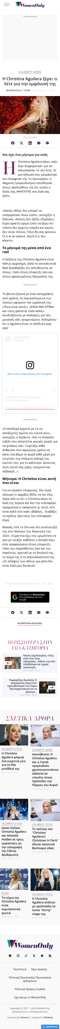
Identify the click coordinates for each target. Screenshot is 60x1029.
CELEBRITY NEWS (30, 72)
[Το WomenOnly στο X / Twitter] (34, 956)
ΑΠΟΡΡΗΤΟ (52, 1026)
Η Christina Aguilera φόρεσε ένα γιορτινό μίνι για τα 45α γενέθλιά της (14, 761)
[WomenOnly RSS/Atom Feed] (50, 956)
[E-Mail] (39, 143)
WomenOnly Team (18, 90)
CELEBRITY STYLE (12, 748)
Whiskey (48, 1017)
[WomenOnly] (30, 5)
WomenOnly (30, 945)
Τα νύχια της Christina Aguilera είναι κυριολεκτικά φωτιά (14, 905)
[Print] (47, 143)
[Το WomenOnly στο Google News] (42, 956)
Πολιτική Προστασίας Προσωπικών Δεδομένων (30, 979)
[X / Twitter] (21, 143)
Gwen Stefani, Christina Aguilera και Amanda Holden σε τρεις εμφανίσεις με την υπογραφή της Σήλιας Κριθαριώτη (14, 841)
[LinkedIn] (30, 143)
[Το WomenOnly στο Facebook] (10, 956)
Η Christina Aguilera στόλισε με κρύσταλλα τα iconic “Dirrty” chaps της (43, 906)
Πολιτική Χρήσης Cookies (30, 989)
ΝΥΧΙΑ (5, 893)
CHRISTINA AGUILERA (30, 623)
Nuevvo (25, 1017)
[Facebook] (13, 143)
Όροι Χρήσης (39, 969)
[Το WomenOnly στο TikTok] (26, 956)
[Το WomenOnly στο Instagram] (18, 956)
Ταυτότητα (19, 969)
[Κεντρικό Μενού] (6, 5)
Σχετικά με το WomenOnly (30, 997)
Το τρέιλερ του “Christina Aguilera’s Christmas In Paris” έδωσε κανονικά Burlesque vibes (45, 838)
